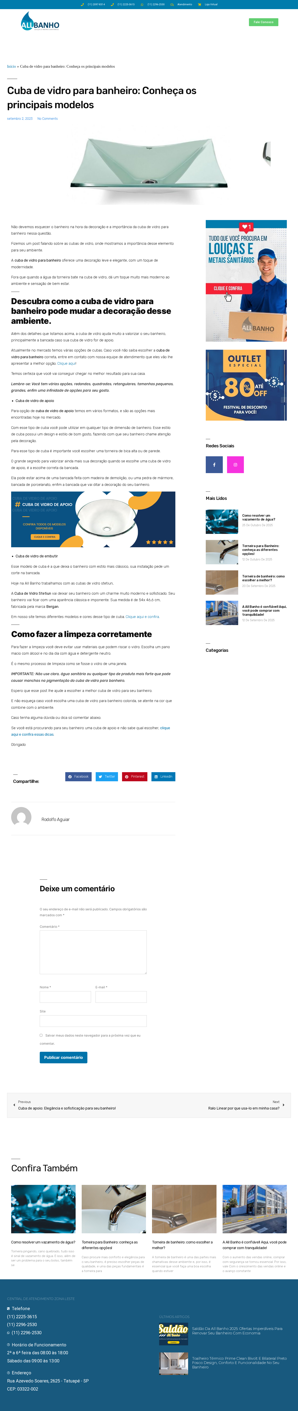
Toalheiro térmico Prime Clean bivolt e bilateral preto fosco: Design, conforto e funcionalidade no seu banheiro (239, 1362)
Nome (45, 987)
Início (11, 66)
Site (43, 1011)
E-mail (101, 987)
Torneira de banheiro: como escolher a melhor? (263, 578)
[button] (78, 776)
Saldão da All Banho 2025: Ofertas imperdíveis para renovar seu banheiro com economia (237, 1331)
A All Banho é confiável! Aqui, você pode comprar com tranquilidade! (264, 610)
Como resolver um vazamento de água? (258, 517)
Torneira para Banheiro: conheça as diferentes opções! (260, 550)
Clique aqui (66, 363)
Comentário (50, 927)
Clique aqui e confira (142, 617)
